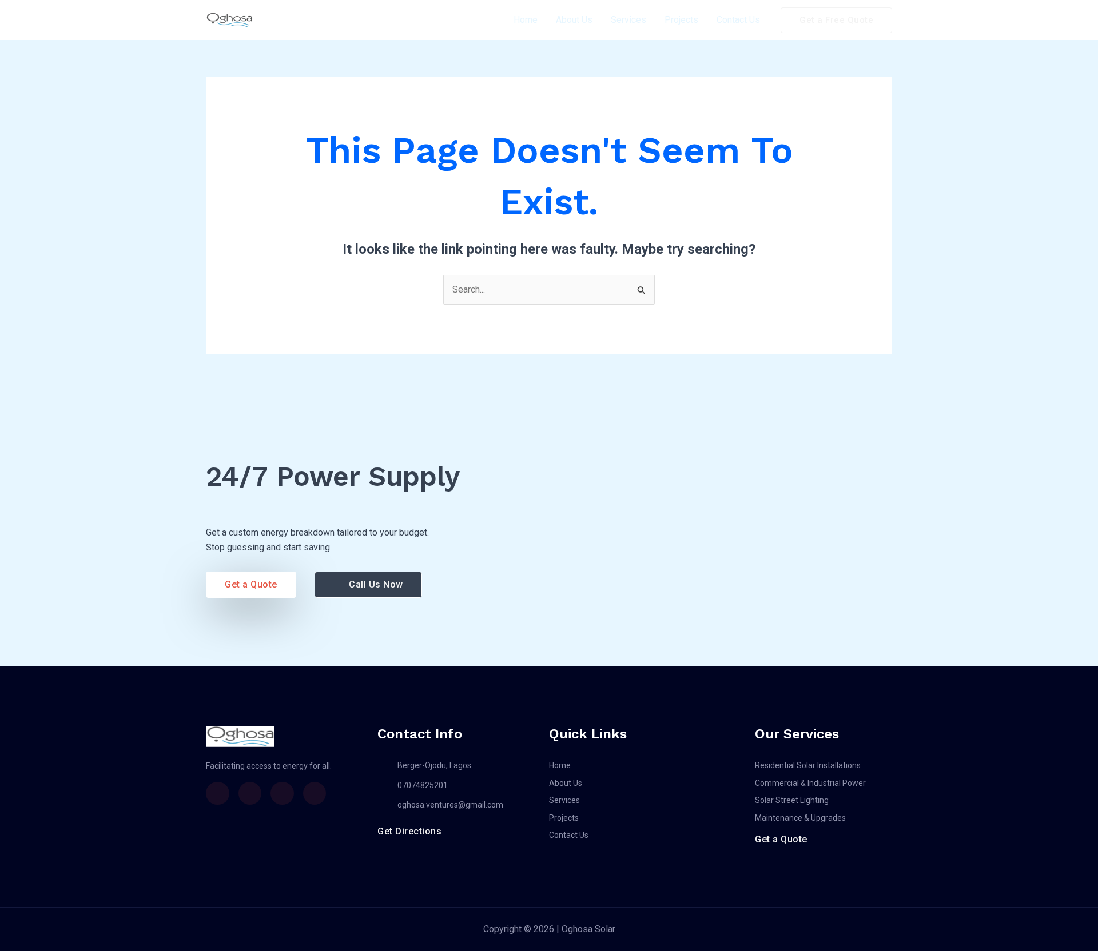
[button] (836, 20)
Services (628, 19)
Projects (681, 19)
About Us (574, 19)
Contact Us (738, 19)
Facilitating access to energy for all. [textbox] (269, 765)
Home (526, 19)
